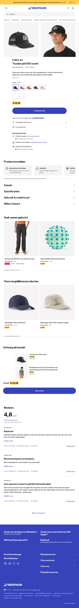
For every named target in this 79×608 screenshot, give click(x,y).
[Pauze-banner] (70, 2)
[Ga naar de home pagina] (37, 8)
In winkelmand (39, 111)
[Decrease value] (14, 96)
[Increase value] (24, 96)
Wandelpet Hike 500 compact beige (54, 323)
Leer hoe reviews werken (11, 422)
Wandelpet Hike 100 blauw (15, 323)
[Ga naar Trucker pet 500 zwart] (21, 359)
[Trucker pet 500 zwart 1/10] (21, 39)
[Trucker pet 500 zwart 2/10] (58, 39)
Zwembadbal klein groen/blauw (52, 259)
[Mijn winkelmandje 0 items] (73, 8)
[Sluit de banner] (73, 2)
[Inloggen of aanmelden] (68, 8)
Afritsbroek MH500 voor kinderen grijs (19, 259)
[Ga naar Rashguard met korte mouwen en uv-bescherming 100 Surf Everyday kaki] (21, 372)
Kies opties (39, 391)
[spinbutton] (19, 96)
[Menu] (6, 8)
